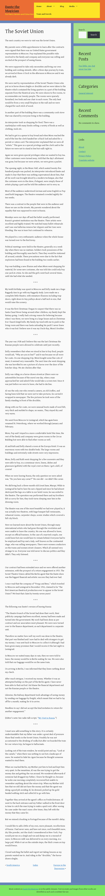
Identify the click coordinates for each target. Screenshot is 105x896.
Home (38, 6)
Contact (82, 151)
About (49, 6)
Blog (62, 6)
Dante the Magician (12, 9)
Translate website (86, 160)
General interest (86, 93)
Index (35, 865)
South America (13, 865)
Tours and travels (43, 14)
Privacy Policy (85, 156)
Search (82, 29)
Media (72, 6)
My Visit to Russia (47, 718)
